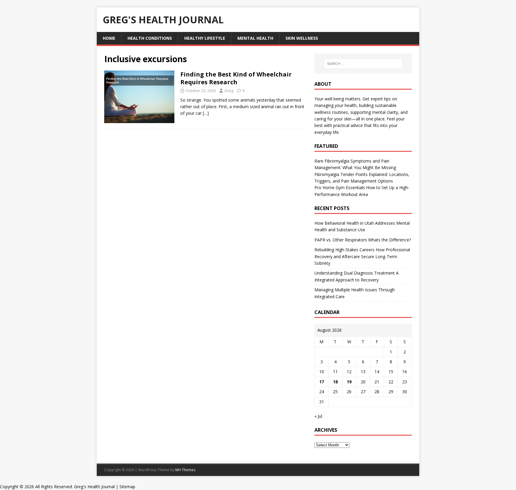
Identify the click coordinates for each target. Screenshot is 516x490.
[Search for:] (363, 64)
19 (349, 382)
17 (321, 382)
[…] (206, 113)
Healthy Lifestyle (204, 38)
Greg (228, 90)
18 (335, 382)
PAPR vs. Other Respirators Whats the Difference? (362, 240)
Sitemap (127, 486)
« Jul (318, 416)
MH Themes (185, 469)
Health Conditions (150, 38)
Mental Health (255, 38)
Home (109, 38)
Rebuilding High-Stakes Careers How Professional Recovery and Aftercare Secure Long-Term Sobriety (362, 256)
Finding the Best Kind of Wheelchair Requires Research (236, 78)
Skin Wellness (301, 38)
